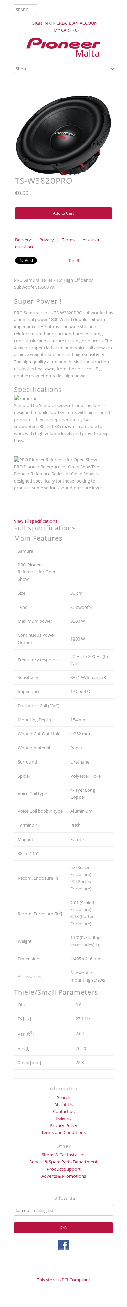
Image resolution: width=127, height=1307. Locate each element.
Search (63, 1097)
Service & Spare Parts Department (63, 1162)
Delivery (23, 240)
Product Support (64, 1169)
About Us (63, 1104)
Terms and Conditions (63, 1132)
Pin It (74, 260)
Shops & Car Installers (63, 1155)
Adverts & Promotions (63, 1176)
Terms (68, 240)
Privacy (46, 240)
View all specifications (35, 521)
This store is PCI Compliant (63, 1280)
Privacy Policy (63, 1125)
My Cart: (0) (66, 30)
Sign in (40, 23)
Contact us (64, 1111)
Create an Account (78, 23)
